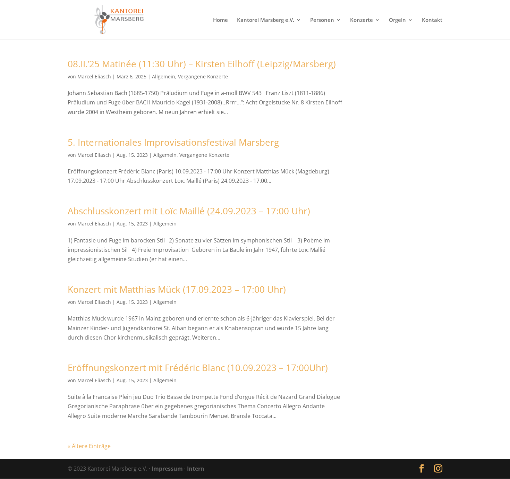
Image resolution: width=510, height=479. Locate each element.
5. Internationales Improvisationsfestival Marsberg (173, 142)
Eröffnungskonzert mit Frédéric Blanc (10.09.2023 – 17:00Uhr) (198, 367)
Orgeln (397, 20)
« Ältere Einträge (89, 446)
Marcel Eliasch (94, 76)
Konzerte (361, 20)
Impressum (167, 468)
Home (220, 20)
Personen (322, 20)
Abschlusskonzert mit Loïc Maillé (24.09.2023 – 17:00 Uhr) (189, 211)
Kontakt (432, 20)
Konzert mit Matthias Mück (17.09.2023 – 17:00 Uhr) (177, 289)
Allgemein (163, 76)
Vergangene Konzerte (203, 76)
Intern (195, 468)
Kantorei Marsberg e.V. (265, 20)
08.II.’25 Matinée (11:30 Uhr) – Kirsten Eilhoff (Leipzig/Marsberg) (202, 64)
